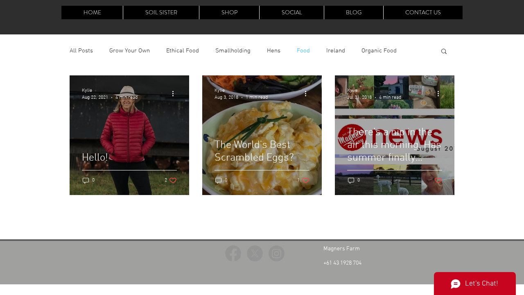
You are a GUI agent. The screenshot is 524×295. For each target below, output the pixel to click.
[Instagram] (277, 253)
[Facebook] (233, 253)
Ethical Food (182, 50)
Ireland (335, 50)
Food (303, 50)
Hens (273, 50)
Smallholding (233, 50)
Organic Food (379, 50)
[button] (444, 52)
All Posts (81, 50)
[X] (255, 253)
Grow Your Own (129, 50)
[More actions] (176, 93)
